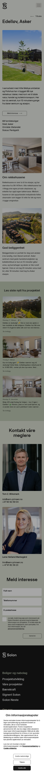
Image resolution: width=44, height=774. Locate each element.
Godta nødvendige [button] (22, 756)
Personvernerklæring (30, 746)
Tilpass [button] (22, 762)
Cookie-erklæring (10, 748)
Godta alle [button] (22, 768)
